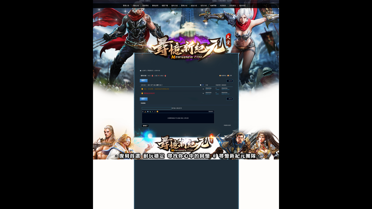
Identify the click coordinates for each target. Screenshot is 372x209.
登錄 (182, 118)
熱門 (152, 85)
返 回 (230, 81)
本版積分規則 (227, 125)
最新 (149, 85)
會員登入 (214, 1)
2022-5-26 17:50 (225, 94)
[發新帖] (144, 80)
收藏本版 (223, 75)
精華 (157, 85)
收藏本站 (147, 1)
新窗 (203, 85)
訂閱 (230, 75)
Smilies (157, 112)
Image (148, 112)
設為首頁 (142, 1)
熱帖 (154, 85)
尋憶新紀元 (140, 70)
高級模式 (211, 111)
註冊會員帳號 (222, 1)
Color (145, 112)
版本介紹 (157, 70)
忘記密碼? (229, 1)
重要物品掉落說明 (149, 93)
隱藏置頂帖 (203, 89)
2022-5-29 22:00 (225, 89)
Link (150, 112)
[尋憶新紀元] (186, 32)
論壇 (144, 70)
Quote (153, 112)
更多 (160, 85)
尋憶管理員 (208, 88)
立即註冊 (186, 118)
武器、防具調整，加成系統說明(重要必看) (156, 89)
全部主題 (143, 85)
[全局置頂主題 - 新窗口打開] (142, 89)
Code (155, 112)
